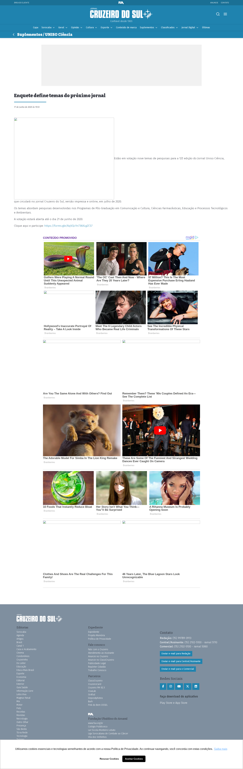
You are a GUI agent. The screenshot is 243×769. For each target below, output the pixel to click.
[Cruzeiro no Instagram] (170, 686)
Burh (90, 701)
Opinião (75, 27)
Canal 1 (20, 645)
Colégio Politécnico (97, 726)
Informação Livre (25, 691)
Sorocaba (46, 27)
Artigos (20, 638)
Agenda (20, 635)
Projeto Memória (96, 635)
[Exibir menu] (225, 14)
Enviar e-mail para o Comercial (178, 669)
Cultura (90, 27)
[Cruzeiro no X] (187, 686)
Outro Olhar (22, 722)
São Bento (22, 729)
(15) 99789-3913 (182, 638)
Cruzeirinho (22, 659)
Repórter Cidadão (97, 666)
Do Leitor (21, 663)
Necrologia (22, 718)
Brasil (19, 642)
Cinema (20, 652)
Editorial (21, 680)
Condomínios (23, 656)
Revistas (21, 715)
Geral (61, 27)
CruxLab (92, 691)
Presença (21, 725)
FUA (90, 714)
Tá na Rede (22, 732)
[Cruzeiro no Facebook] (163, 686)
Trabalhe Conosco (97, 670)
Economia (21, 677)
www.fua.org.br (95, 723)
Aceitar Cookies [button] (134, 758)
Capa (35, 27)
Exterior (20, 684)
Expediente (93, 632)
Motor (19, 704)
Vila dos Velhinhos (97, 737)
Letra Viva (21, 694)
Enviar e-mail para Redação (176, 653)
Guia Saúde (22, 687)
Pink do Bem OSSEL (98, 705)
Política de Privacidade (99, 638)
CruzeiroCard (94, 684)
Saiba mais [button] (220, 749)
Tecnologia (22, 736)
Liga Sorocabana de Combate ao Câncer (108, 733)
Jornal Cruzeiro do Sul (121, 13)
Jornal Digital (188, 27)
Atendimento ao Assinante (101, 653)
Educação (21, 666)
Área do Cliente (21, 2)
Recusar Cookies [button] (109, 758)
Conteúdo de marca (126, 27)
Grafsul (91, 694)
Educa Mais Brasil (25, 670)
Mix (18, 701)
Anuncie (214, 2)
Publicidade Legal (97, 663)
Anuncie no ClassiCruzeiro (101, 659)
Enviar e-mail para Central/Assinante (181, 661)
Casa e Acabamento (26, 649)
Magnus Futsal (23, 697)
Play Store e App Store (173, 702)
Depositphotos (95, 698)
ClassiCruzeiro (95, 680)
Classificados (168, 27)
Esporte (105, 27)
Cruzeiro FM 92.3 (96, 687)
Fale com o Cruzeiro (98, 649)
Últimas (206, 27)
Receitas (21, 711)
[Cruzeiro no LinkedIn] (195, 686)
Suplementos (147, 27)
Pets (19, 708)
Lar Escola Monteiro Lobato (101, 730)
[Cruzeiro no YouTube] (179, 686)
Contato (225, 2)
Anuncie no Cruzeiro (98, 656)
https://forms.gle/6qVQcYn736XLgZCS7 (68, 226)
